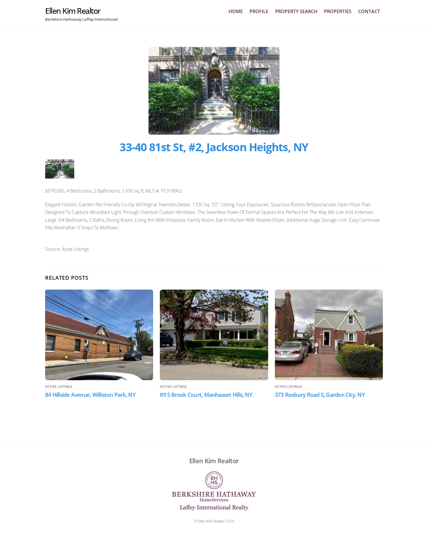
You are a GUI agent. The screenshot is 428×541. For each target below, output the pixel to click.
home (236, 11)
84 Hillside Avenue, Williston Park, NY (90, 395)
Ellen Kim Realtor (211, 521)
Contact (369, 11)
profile (259, 11)
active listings (58, 386)
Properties (337, 11)
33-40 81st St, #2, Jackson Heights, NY (214, 146)
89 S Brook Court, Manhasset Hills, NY (206, 395)
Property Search (296, 11)
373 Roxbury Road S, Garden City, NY (320, 395)
